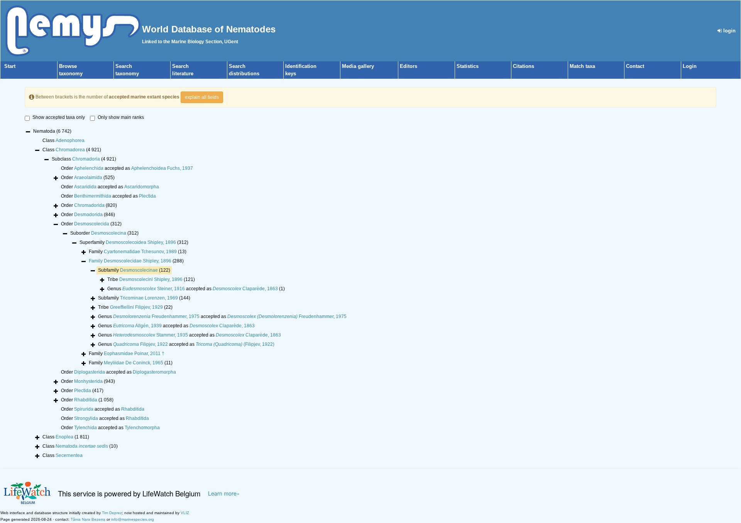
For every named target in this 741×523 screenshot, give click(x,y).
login (729, 31)
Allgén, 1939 (137, 325)
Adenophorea (70, 140)
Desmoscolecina (108, 233)
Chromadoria (86, 159)
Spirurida (83, 409)
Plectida (147, 196)
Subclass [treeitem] (84, 159)
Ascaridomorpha (141, 187)
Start (9, 66)
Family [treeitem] (137, 251)
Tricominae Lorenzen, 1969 (149, 298)
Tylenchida (85, 427)
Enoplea (64, 437)
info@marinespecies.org (132, 519)
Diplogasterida (89, 372)
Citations (523, 66)
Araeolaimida (88, 177)
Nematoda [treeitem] (52, 131)
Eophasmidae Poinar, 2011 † (134, 353)
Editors (408, 66)
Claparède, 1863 (245, 288)
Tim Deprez (112, 513)
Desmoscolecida (91, 224)
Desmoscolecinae (139, 270)
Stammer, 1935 (150, 335)
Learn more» (224, 493)
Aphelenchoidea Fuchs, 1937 (162, 168)
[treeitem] (136, 261)
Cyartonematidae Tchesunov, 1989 (140, 251)
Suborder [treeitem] (104, 233)
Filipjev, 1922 (140, 344)
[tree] (370, 294)
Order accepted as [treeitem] (127, 168)
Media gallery (358, 66)
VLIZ (185, 513)
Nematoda (82, 446)
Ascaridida (85, 187)
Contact (635, 66)
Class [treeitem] (63, 140)
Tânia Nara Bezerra (88, 519)
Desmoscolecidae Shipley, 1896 (137, 261)
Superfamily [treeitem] (134, 242)
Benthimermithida (92, 196)
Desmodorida (88, 214)
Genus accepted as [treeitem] (196, 288)
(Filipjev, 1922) (235, 344)
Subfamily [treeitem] (134, 270)
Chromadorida (89, 205)
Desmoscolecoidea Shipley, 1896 (141, 242)
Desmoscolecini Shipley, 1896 (151, 279)
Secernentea (69, 455)
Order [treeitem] (88, 177)
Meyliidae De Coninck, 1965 (133, 363)
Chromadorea (70, 149)
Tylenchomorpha (142, 427)
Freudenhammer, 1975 (156, 316)
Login (690, 66)
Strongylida (86, 418)
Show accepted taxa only (58, 117)
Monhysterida (88, 381)
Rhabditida (85, 400)
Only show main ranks (121, 117)
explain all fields (202, 97)
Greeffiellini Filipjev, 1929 (136, 307)
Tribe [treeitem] (151, 279)
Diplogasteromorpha (154, 372)
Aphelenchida (88, 168)
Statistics (468, 66)
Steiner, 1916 (153, 288)
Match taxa (582, 66)
